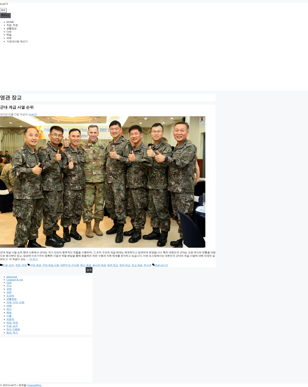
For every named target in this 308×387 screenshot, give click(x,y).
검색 (89, 270)
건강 (9, 285)
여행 (9, 305)
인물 (9, 316)
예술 (9, 34)
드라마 (10, 295)
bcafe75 (4, 4)
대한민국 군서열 (69, 265)
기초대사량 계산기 (17, 41)
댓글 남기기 (161, 265)
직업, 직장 (12, 25)
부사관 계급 (99, 265)
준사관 (147, 265)
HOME (10, 22)
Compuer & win (14, 279)
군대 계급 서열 (50, 265)
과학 (9, 38)
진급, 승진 (8, 265)
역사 (9, 309)
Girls (8, 31)
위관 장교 (124, 265)
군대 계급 (35, 265)
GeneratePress (34, 385)
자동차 (10, 319)
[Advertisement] (154, 68)
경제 (9, 289)
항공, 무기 (12, 332)
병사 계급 (85, 265)
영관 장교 (112, 265)
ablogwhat (11, 276)
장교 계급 (137, 265)
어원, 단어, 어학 (15, 302)
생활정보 (11, 28)
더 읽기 (34, 259)
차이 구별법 (13, 329)
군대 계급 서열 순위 (17, 107)
